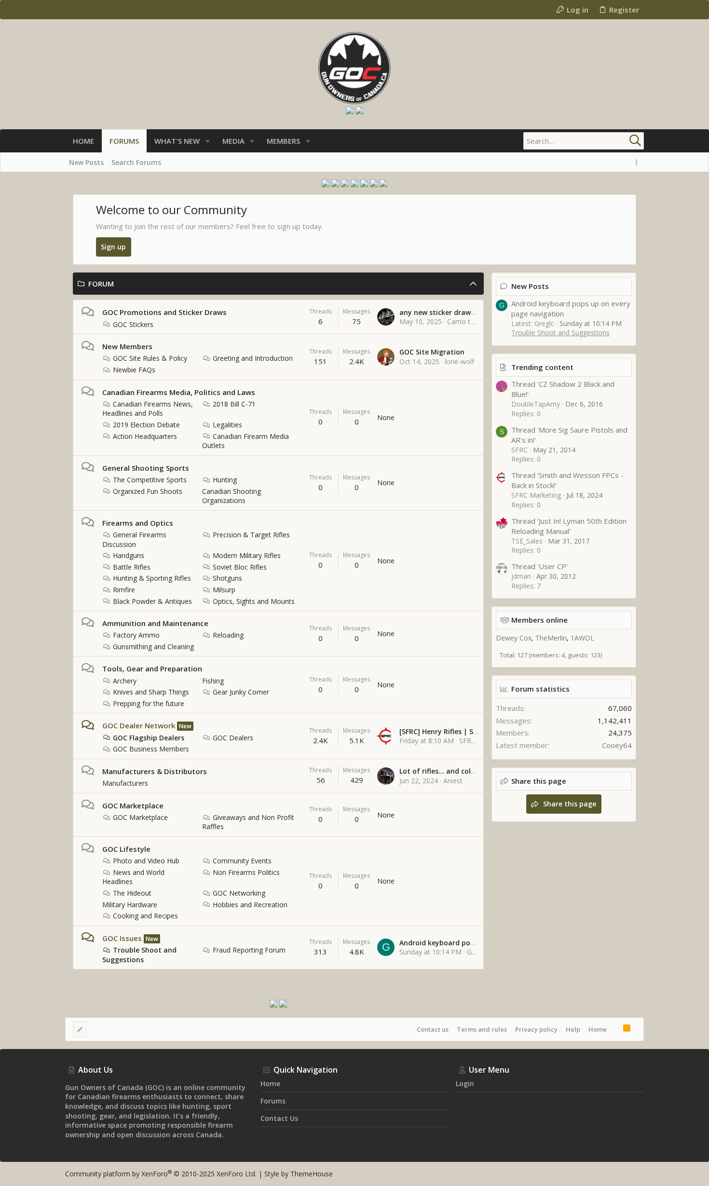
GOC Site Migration (431, 351)
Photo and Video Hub (146, 860)
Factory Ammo (136, 635)
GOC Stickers (133, 324)
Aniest (453, 780)
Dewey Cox (514, 637)
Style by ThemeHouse (298, 1173)
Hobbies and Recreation (250, 904)
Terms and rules (482, 1029)
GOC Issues (122, 938)
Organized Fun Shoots (147, 491)
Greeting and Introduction (253, 358)
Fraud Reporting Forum (249, 949)
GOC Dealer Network (138, 725)
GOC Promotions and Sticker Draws (164, 312)
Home (597, 1029)
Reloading (228, 635)
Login (465, 1083)
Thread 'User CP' (539, 566)
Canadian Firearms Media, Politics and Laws (178, 392)
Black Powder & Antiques (152, 601)
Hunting (225, 479)
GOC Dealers (233, 737)
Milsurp (224, 589)
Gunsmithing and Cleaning (153, 646)
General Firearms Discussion (134, 539)
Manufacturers (125, 783)
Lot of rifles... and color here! (448, 771)
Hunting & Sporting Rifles (152, 578)
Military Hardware (129, 904)
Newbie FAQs (134, 369)
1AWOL (582, 637)
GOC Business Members (151, 748)
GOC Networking (239, 893)
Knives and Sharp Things (151, 691)
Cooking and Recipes (145, 915)
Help (573, 1029)
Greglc (477, 951)
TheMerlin (551, 637)
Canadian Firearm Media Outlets (245, 441)
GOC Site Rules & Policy (150, 358)
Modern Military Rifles (247, 555)
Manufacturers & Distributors (154, 771)
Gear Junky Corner (241, 691)
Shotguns (227, 578)
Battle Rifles (131, 567)
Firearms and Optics (137, 523)
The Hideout (132, 893)
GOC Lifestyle (126, 849)
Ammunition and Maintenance (155, 623)
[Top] (615, 1029)
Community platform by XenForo (161, 1173)
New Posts (530, 286)
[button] (208, 141)
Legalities (227, 424)
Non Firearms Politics (246, 872)
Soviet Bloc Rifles (240, 567)
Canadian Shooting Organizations (231, 496)
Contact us (433, 1029)
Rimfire (124, 589)
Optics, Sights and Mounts (254, 601)
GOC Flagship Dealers (148, 737)
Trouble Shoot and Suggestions (139, 954)
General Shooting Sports (145, 468)
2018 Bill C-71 (234, 404)
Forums (273, 1100)
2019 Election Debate (146, 424)
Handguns (128, 555)
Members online (539, 620)
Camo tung (464, 321)
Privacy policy (536, 1029)
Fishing (213, 680)
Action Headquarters (145, 436)
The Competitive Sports (150, 479)
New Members (127, 346)
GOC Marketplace (133, 805)
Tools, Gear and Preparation (152, 668)
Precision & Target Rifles (251, 534)
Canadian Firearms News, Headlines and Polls (147, 408)
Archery (124, 680)
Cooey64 (617, 745)
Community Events (242, 860)
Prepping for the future (148, 703)
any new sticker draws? (438, 312)
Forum (101, 283)
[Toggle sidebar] (638, 162)
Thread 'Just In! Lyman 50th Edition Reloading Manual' (569, 526)
